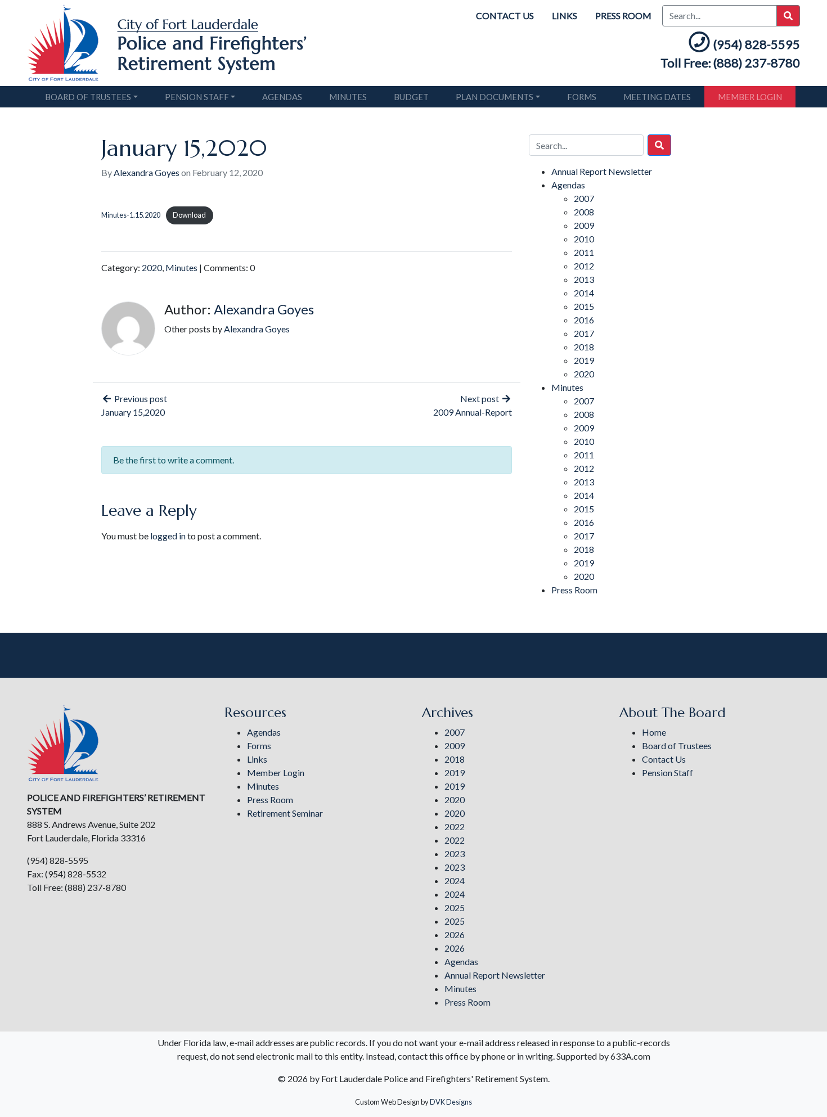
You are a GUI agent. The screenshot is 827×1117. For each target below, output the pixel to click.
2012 (584, 265)
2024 (454, 880)
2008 (584, 211)
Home (654, 732)
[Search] (659, 145)
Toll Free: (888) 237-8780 (730, 62)
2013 (584, 279)
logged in (168, 535)
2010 (584, 238)
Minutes (348, 97)
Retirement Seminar (285, 813)
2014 (584, 292)
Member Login (750, 97)
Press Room (623, 15)
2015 (584, 306)
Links (564, 15)
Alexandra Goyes (146, 172)
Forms (581, 97)
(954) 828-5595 (756, 44)
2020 (152, 267)
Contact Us (505, 15)
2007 (584, 198)
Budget (411, 97)
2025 (454, 907)
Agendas (282, 97)
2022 (454, 826)
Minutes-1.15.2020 (130, 214)
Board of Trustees (88, 97)
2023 (454, 853)
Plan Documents (494, 97)
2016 (584, 319)
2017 (584, 333)
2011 (584, 252)
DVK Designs (451, 1101)
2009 (584, 225)
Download (189, 214)
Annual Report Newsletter (601, 171)
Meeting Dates (657, 97)
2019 (584, 360)
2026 (454, 934)
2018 (584, 346)
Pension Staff (197, 97)
